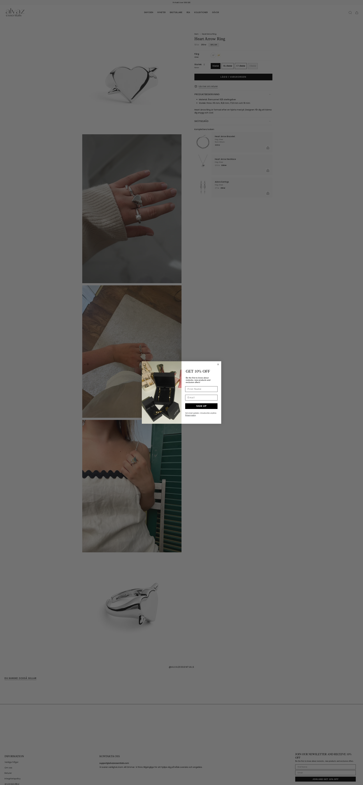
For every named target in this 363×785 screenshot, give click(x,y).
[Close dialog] (218, 364)
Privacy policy (190, 415)
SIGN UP (201, 406)
